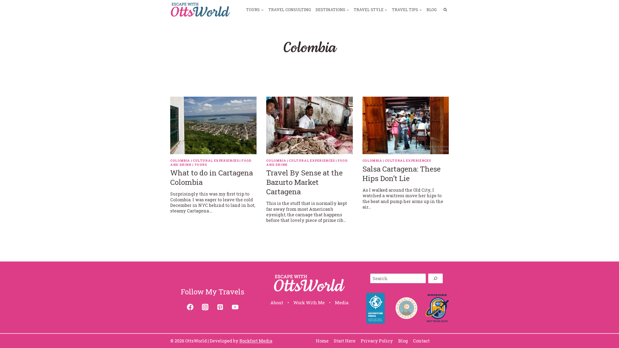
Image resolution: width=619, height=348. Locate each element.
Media (341, 302)
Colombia (180, 160)
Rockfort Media (255, 341)
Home (322, 341)
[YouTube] (235, 307)
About (276, 302)
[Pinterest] (220, 307)
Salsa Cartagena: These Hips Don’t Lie (401, 173)
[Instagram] (205, 307)
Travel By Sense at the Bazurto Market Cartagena (304, 182)
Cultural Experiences (216, 160)
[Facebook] (190, 307)
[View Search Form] (445, 9)
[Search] (435, 278)
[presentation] (213, 125)
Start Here (344, 341)
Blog (432, 9)
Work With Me (309, 302)
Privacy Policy (377, 341)
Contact (421, 341)
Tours (200, 165)
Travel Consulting (289, 9)
